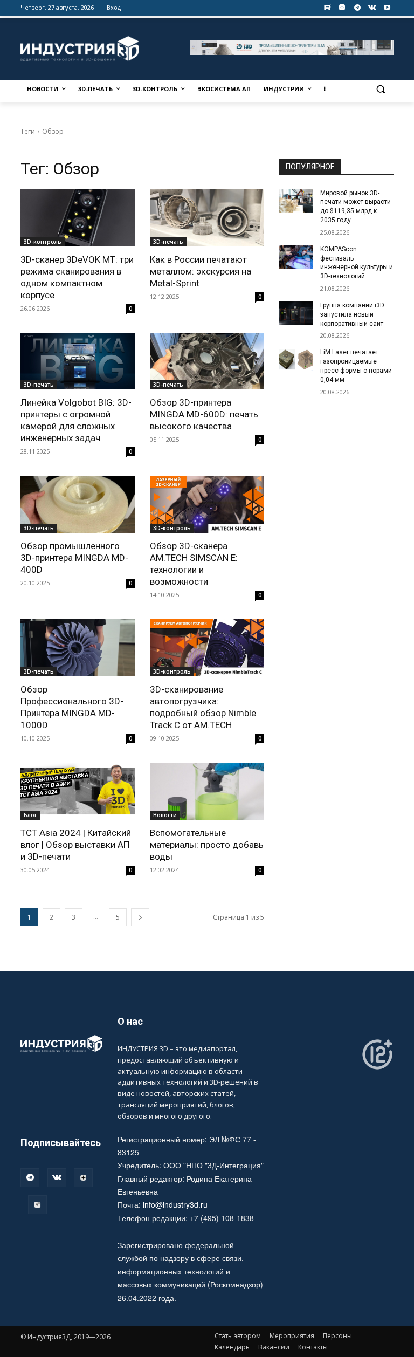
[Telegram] (357, 8)
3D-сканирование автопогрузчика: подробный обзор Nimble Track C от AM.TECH (203, 707)
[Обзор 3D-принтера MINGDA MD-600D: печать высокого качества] (207, 361)
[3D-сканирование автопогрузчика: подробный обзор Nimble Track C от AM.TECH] (207, 647)
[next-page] (140, 917)
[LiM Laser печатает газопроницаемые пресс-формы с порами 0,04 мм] (296, 360)
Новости (165, 815)
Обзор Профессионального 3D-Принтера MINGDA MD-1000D (71, 707)
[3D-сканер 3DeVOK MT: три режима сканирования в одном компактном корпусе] (77, 217)
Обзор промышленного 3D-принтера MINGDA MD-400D (74, 557)
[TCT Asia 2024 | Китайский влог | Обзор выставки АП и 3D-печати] (77, 791)
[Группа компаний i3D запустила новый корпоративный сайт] (296, 313)
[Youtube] (387, 8)
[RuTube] (37, 1204)
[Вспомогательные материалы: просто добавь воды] (207, 791)
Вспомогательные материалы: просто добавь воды (207, 844)
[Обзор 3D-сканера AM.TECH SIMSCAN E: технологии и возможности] (207, 504)
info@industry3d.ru (175, 1204)
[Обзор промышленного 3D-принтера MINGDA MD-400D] (77, 504)
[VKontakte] (372, 8)
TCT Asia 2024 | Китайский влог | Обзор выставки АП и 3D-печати (75, 844)
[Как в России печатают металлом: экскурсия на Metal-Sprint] (207, 217)
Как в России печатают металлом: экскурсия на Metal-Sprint (200, 271)
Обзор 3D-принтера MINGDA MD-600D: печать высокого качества (204, 414)
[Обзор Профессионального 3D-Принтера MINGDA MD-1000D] (77, 647)
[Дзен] (83, 1177)
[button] (381, 89)
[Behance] (327, 8)
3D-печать (168, 241)
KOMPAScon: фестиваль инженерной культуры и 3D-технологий (356, 262)
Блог (30, 815)
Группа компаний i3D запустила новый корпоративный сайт (352, 314)
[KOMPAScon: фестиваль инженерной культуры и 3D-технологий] (296, 257)
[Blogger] (342, 8)
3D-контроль (42, 241)
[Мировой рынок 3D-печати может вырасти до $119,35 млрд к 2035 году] (296, 201)
